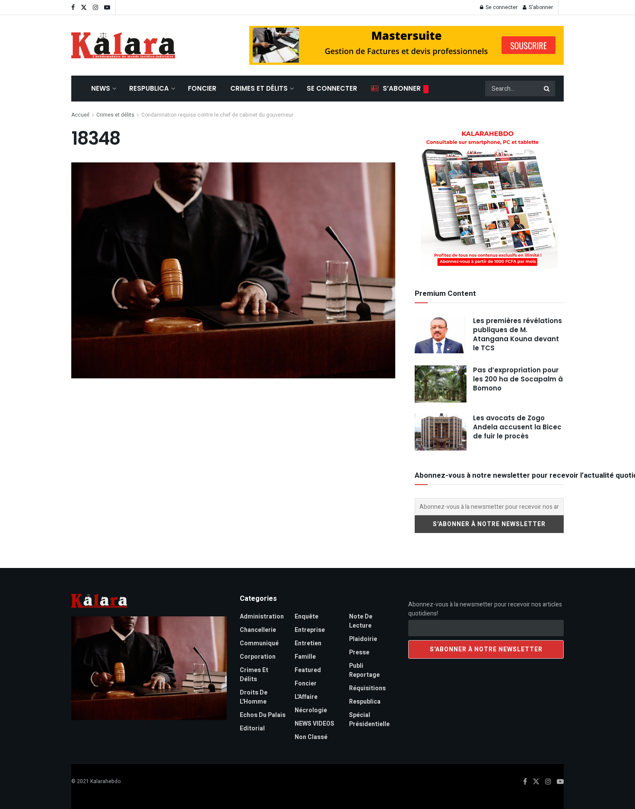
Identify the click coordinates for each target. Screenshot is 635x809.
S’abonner (402, 88)
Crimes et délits (259, 88)
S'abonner (540, 7)
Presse (359, 652)
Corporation (258, 656)
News (100, 88)
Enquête (306, 616)
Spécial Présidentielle (369, 720)
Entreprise (310, 630)
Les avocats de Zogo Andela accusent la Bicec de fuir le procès (517, 427)
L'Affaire (306, 696)
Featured (308, 670)
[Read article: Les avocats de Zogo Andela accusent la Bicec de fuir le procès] (441, 432)
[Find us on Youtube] (107, 7)
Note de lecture (360, 621)
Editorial (252, 728)
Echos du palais (263, 715)
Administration (262, 616)
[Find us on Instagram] (95, 7)
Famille (305, 656)
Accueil (80, 115)
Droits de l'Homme (253, 697)
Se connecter (501, 7)
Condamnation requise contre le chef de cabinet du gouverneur (217, 115)
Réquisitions (367, 688)
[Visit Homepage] (123, 45)
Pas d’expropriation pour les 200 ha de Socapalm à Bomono (518, 379)
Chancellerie (258, 630)
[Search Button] (547, 88)
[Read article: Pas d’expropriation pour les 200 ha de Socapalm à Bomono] (441, 384)
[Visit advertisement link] (406, 45)
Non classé (311, 737)
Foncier (202, 88)
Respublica (149, 88)
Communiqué (259, 643)
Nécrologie (311, 710)
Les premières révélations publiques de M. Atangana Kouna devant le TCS (517, 334)
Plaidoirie (363, 639)
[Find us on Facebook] (73, 7)
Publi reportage (364, 670)
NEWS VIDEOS (314, 723)
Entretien (308, 643)
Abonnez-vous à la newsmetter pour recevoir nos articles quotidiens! (485, 609)
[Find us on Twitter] (84, 7)
